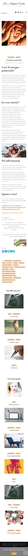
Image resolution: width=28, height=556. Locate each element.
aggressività (17, 260)
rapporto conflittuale (9, 275)
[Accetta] (26, 551)
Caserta (21, 262)
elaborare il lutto (7, 267)
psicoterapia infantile (7, 132)
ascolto (9, 262)
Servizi (18, 57)
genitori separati (20, 267)
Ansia (14, 481)
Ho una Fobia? (14, 316)
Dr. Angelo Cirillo (14, 4)
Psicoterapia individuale (14, 456)
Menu (5, 13)
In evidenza (11, 57)
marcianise (5, 269)
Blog (9, 313)
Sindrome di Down (14, 404)
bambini (16, 262)
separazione (17, 277)
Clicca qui (4, 198)
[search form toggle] (26, 12)
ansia (3, 262)
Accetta (14, 553)
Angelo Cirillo (8, 62)
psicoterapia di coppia (8, 271)
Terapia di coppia (14, 342)
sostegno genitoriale (8, 279)
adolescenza (8, 260)
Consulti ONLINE (14, 430)
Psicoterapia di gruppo (14, 533)
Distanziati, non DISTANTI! (12, 213)
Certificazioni (14, 368)
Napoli (12, 269)
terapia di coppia (7, 282)
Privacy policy (14, 551)
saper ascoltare (7, 277)
